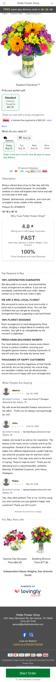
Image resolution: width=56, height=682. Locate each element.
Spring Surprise (30, 489)
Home (4, 13)
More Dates (47, 147)
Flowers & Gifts (16, 13)
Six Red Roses (29, 431)
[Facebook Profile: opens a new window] (24, 634)
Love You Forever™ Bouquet (36, 399)
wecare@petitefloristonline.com (28, 624)
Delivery (9, 140)
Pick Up (26, 137)
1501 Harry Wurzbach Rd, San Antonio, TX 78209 (28, 618)
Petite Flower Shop (28, 3)
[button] (49, 675)
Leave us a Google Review (28, 644)
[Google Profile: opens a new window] (31, 634)
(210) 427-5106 (28, 621)
